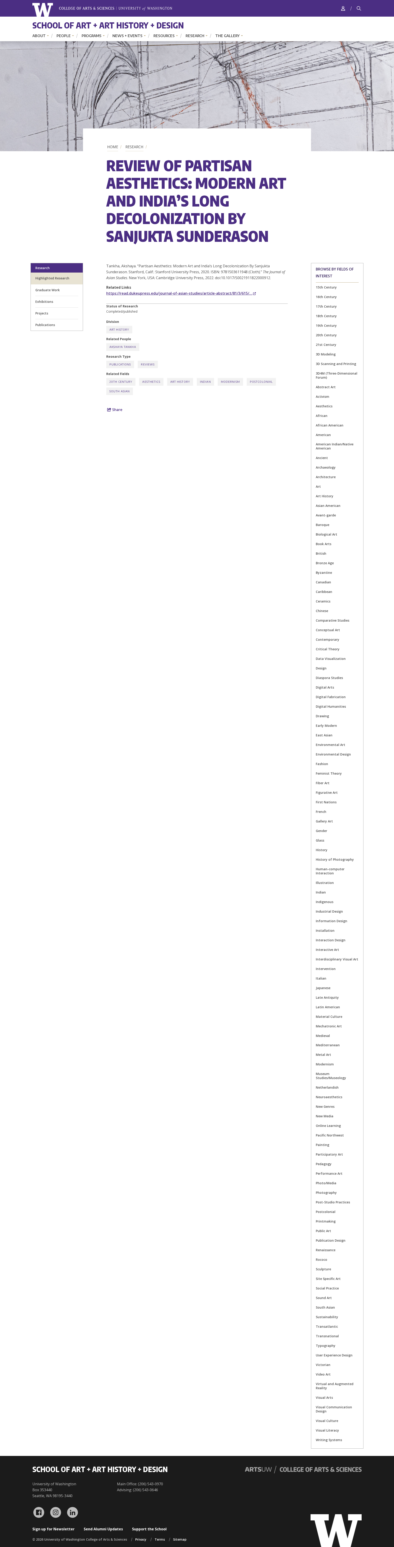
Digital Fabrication (331, 697)
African (321, 416)
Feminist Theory (329, 773)
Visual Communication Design (334, 1409)
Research (195, 35)
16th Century (326, 297)
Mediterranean (328, 1045)
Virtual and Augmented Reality (334, 1386)
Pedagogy (324, 1164)
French (321, 811)
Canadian (323, 582)
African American (329, 425)
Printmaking (326, 1221)
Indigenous (324, 902)
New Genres (325, 1106)
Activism (322, 396)
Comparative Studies (332, 620)
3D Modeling (326, 354)
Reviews (148, 364)
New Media (324, 1116)
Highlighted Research (52, 278)
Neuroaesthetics (329, 1097)
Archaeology (326, 467)
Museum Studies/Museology (331, 1076)
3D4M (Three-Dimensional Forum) (336, 375)
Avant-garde (326, 515)
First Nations (326, 802)
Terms (160, 1539)
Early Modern (326, 725)
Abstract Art (326, 387)
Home (112, 146)
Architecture (326, 477)
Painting (322, 1145)
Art (318, 486)
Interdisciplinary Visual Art (337, 959)
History (321, 850)
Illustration (325, 883)
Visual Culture (327, 1421)
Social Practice (327, 1288)
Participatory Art (329, 1154)
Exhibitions (44, 301)
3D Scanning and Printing (336, 364)
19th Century (326, 325)
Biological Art (326, 534)
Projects (41, 313)
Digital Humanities (331, 706)
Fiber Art (322, 783)
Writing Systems (329, 1440)
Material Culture (329, 1016)
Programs (91, 35)
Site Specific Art (328, 1278)
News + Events (127, 35)
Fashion (322, 764)
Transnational (327, 1336)
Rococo (321, 1259)
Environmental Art (330, 745)
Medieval (323, 1036)
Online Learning (328, 1125)
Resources (164, 35)
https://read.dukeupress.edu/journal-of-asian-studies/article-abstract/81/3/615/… (179, 293)
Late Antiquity (327, 997)
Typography (325, 1345)
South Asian (325, 1307)
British (321, 553)
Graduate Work (47, 290)
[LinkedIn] (72, 1512)
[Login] (343, 8)
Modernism (325, 1064)
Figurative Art (327, 792)
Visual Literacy (327, 1430)
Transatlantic (327, 1326)
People (64, 35)
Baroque (322, 525)
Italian (321, 978)
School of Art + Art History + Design (108, 25)
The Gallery (227, 35)
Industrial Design (329, 911)
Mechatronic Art (329, 1026)
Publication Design (330, 1240)
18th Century (326, 316)
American (323, 435)
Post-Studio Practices (333, 1202)
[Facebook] (38, 1512)
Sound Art (324, 1298)
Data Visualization (331, 658)
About (39, 35)
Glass (320, 840)
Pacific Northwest (330, 1135)
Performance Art (329, 1173)
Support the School (149, 1529)
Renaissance (325, 1250)
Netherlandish (327, 1087)
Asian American (328, 505)
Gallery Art (324, 821)
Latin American (328, 1007)
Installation (325, 930)
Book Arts (323, 544)
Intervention (326, 969)
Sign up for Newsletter (53, 1529)
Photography (326, 1192)
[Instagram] (55, 1512)
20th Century (326, 335)
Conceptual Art (328, 630)
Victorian (323, 1365)
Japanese (323, 988)
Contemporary (327, 639)
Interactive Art (327, 949)
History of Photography (335, 859)
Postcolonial (325, 1212)
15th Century (326, 287)
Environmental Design (333, 754)
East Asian (324, 735)
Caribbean (324, 592)
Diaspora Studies (329, 678)
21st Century (326, 344)
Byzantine (324, 572)
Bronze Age (325, 563)
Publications (45, 325)
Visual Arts (324, 1397)
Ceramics (323, 601)
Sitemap (180, 1539)
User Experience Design (334, 1355)
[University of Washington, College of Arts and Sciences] (102, 10)
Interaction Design (330, 940)
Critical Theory (328, 649)
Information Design (331, 921)
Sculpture (323, 1269)
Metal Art (323, 1054)
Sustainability (327, 1317)
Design (321, 668)
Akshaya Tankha (122, 347)
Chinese (322, 611)
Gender (321, 831)
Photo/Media (326, 1183)
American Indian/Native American (334, 446)
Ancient (322, 458)
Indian (321, 892)
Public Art (323, 1231)
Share (116, 409)
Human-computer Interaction (330, 871)
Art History (324, 496)
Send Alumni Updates (103, 1529)
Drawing (322, 716)
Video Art (323, 1374)
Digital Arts (325, 687)
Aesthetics (324, 406)
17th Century (326, 306)
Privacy (140, 1539)
